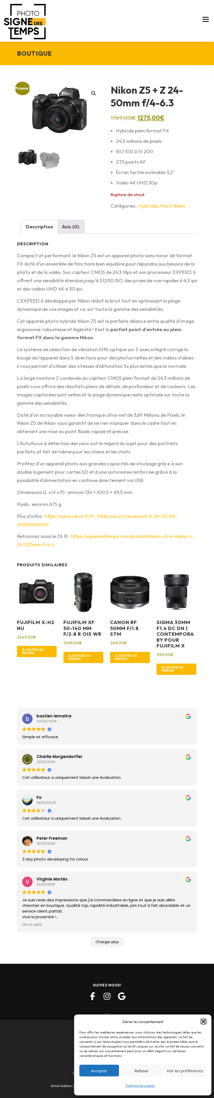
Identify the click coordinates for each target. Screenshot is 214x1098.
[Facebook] (92, 996)
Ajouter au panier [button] (33, 651)
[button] (203, 1021)
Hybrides (148, 206)
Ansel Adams (61, 1085)
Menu (205, 19)
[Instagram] (107, 996)
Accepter (99, 1070)
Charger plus (107, 942)
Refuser (141, 1070)
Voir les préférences (185, 1070)
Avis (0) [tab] (70, 226)
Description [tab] (39, 226)
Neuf (165, 206)
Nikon (179, 206)
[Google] (122, 996)
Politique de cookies (140, 1086)
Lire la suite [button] (32, 924)
